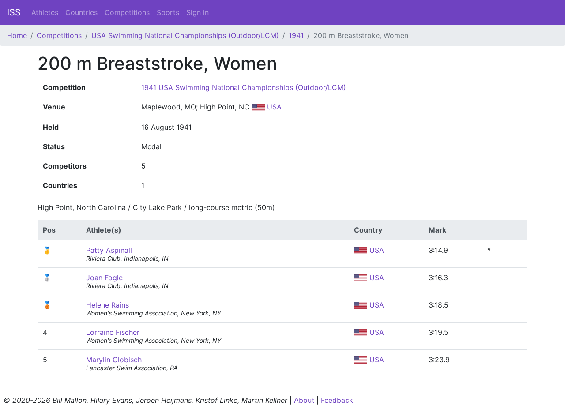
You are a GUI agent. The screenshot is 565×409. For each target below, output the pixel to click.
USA (273, 106)
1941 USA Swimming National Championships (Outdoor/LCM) (243, 87)
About (304, 400)
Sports (168, 12)
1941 (296, 35)
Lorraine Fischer (112, 332)
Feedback (337, 400)
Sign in (197, 12)
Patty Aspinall (109, 250)
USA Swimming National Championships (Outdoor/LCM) (185, 35)
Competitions (127, 12)
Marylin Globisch (114, 359)
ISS (14, 12)
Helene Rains (107, 304)
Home (17, 35)
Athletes (44, 12)
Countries (81, 12)
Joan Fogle (104, 277)
